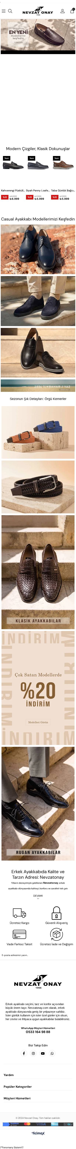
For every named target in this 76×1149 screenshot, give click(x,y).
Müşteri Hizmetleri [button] (17, 1098)
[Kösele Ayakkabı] (38, 688)
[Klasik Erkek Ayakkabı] (38, 572)
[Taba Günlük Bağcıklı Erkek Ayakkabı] (42, 170)
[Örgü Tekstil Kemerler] (38, 432)
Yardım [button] (9, 1075)
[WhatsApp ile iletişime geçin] (52, 1053)
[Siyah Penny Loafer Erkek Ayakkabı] (17, 170)
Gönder (38, 965)
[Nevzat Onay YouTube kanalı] (42, 1053)
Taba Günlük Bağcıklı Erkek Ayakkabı (42, 190)
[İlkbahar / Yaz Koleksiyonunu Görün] (38, 385)
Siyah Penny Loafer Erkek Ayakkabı (17, 190)
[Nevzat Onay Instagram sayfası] (33, 1053)
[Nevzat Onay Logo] (38, 11)
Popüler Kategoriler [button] (18, 1087)
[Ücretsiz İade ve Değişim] (57, 934)
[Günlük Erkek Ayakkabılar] (38, 249)
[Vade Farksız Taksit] (19, 934)
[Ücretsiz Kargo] (19, 913)
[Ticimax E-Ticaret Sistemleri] (38, 1134)
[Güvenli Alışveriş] (57, 913)
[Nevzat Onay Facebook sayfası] (24, 1053)
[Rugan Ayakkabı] (38, 804)
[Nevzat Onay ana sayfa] (38, 982)
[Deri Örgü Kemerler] (38, 487)
